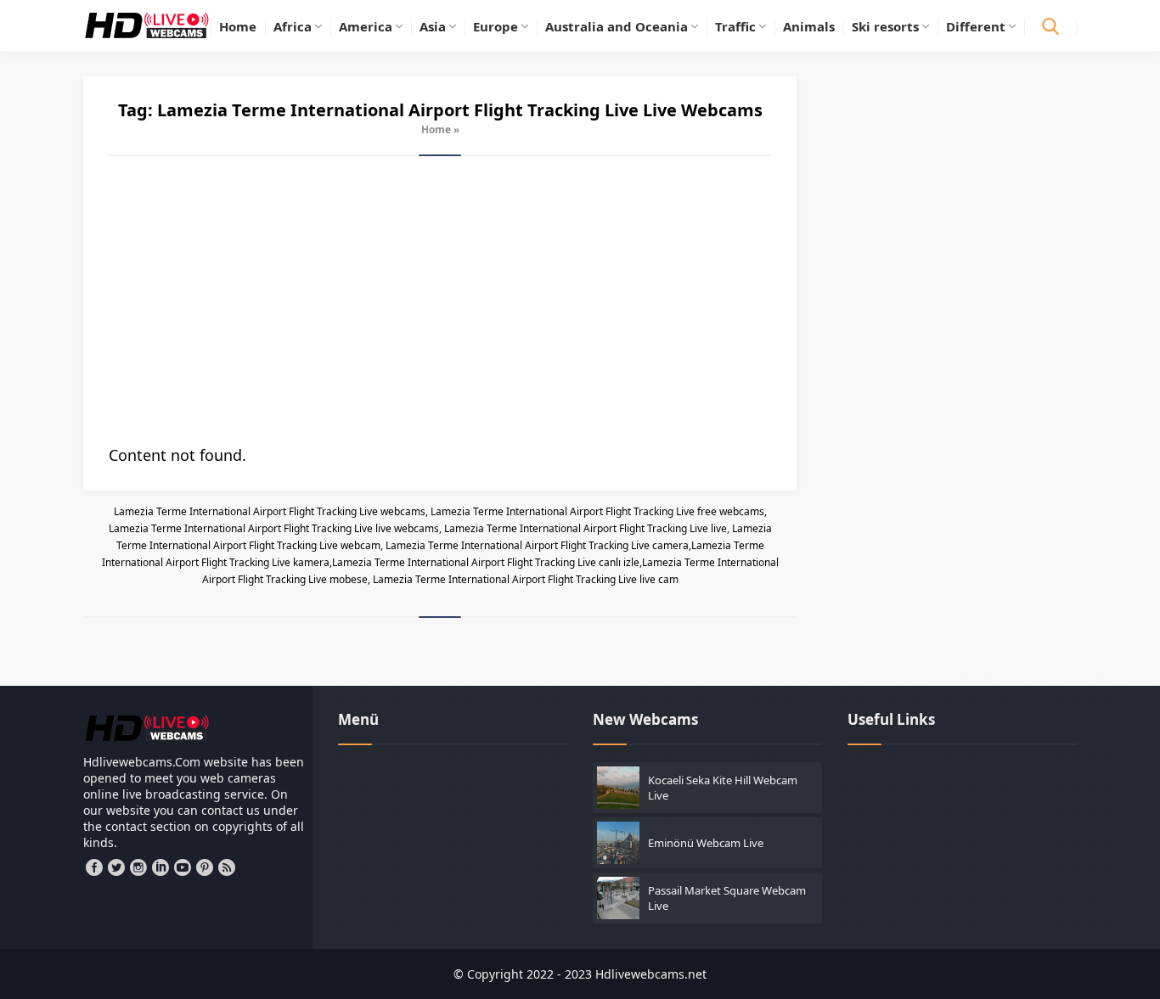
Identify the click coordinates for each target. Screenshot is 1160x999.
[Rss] (226, 867)
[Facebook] (94, 867)
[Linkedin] (160, 867)
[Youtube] (182, 867)
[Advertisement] (440, 300)
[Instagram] (138, 867)
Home (436, 129)
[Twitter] (116, 867)
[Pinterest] (204, 867)
